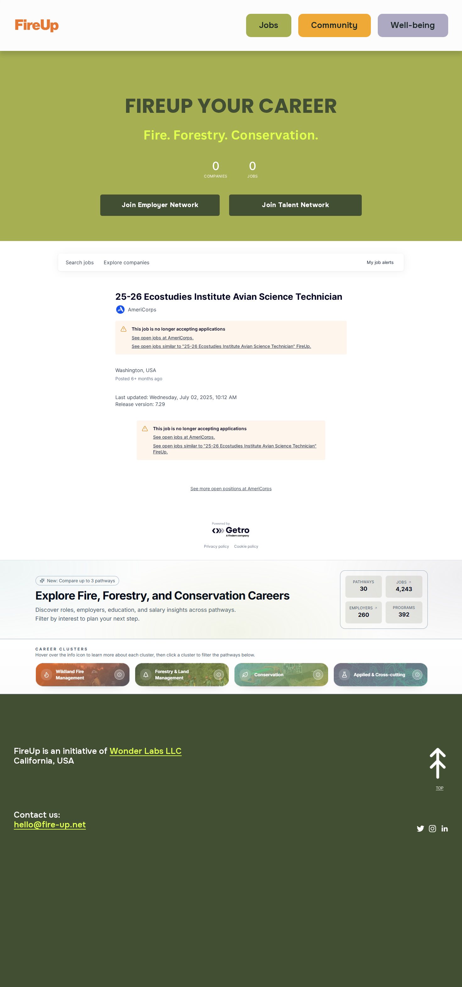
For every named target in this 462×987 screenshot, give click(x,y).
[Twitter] (420, 828)
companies (126, 262)
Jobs (268, 25)
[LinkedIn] (444, 828)
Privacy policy (216, 546)
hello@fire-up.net (50, 825)
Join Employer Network (160, 205)
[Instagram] (432, 828)
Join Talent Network (295, 205)
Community (334, 25)
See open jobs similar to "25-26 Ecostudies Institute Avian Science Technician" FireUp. (221, 346)
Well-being (413, 25)
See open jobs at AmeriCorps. (163, 337)
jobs (80, 262)
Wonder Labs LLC (146, 751)
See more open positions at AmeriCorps (231, 488)
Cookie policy (246, 546)
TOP (439, 788)
